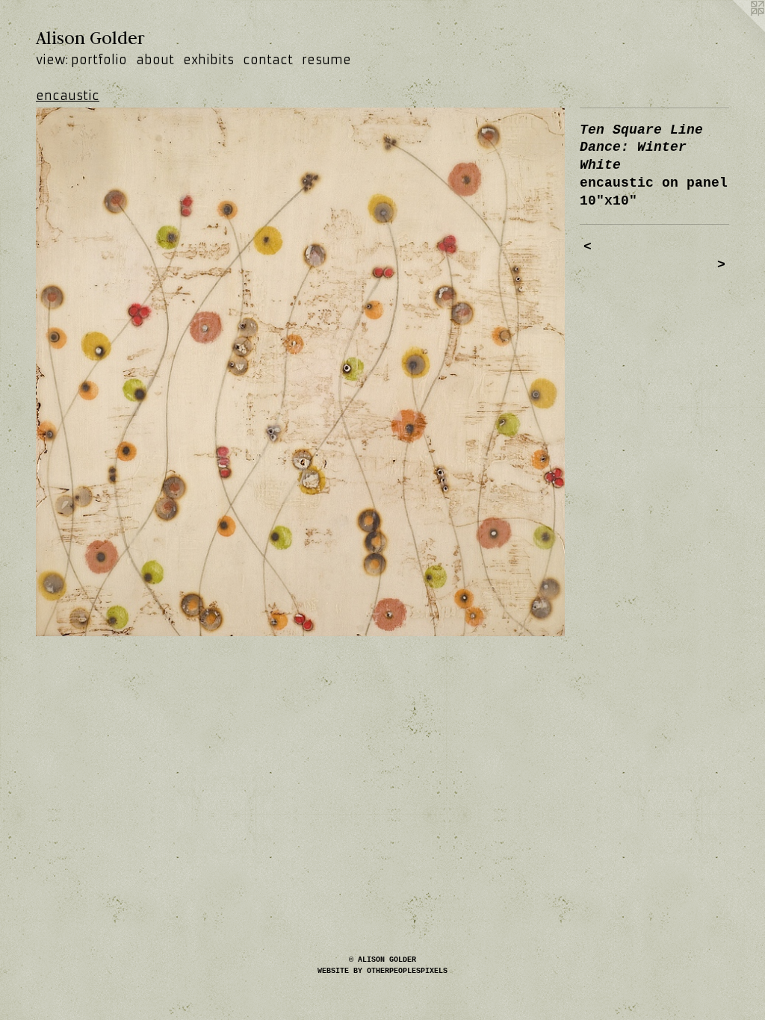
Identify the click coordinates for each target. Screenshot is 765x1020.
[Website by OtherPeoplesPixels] (735, 30)
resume (326, 59)
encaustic (67, 95)
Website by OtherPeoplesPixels (382, 971)
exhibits (208, 59)
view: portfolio (81, 59)
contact (268, 59)
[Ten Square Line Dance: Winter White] (300, 372)
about (155, 59)
